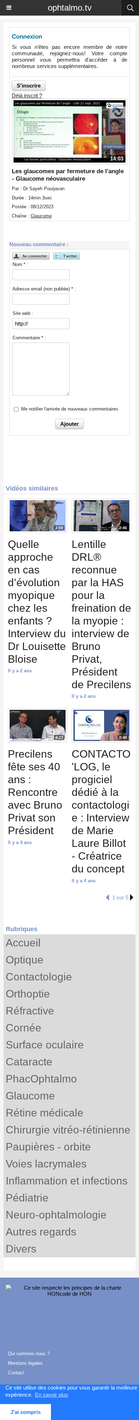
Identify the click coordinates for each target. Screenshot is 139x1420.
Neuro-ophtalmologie (56, 1215)
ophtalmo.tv (70, 7)
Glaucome (30, 1096)
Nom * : (20, 264)
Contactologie (39, 977)
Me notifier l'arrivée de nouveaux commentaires (69, 409)
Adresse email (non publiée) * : (44, 289)
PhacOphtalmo (41, 1079)
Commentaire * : (29, 337)
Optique (24, 960)
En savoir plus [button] (51, 1395)
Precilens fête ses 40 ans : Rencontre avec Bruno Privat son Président (35, 792)
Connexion (27, 36)
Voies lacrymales (46, 1164)
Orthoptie (28, 994)
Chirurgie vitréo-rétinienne (68, 1130)
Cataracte (29, 1062)
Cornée (23, 1028)
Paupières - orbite (48, 1147)
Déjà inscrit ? (27, 95)
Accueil (23, 943)
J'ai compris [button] (25, 1412)
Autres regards (41, 1232)
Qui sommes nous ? (29, 1353)
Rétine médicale (44, 1113)
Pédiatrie (27, 1198)
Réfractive (30, 1011)
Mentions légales (25, 1363)
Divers (21, 1249)
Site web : (22, 313)
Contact (16, 1372)
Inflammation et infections (67, 1181)
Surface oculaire (45, 1045)
